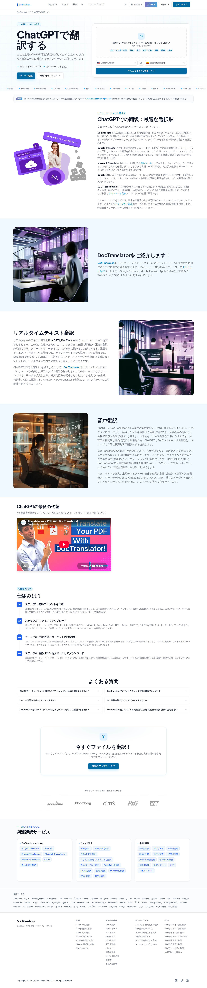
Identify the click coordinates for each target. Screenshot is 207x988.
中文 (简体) (161, 906)
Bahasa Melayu (99, 902)
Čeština (77, 898)
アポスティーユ (146, 870)
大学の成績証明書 (147, 859)
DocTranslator (105, 262)
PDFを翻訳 (85, 848)
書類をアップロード (102, 766)
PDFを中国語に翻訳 (173, 940)
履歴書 (109, 960)
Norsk (122, 902)
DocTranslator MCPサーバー (98, 98)
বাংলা (60, 898)
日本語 (35, 902)
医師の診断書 (111, 964)
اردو (141, 906)
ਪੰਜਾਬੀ (137, 902)
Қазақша (56, 902)
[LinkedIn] (176, 980)
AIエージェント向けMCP (146, 944)
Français (145, 898)
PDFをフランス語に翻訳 (175, 928)
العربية (26, 898)
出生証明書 (144, 848)
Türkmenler (102, 906)
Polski (144, 902)
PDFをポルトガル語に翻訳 (176, 936)
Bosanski (68, 898)
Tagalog (113, 906)
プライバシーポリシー (44, 926)
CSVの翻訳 (85, 876)
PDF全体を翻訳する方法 (145, 932)
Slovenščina (40, 906)
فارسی (129, 898)
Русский (17, 906)
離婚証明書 (144, 854)
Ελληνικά (104, 898)
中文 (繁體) (173, 906)
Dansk (85, 898)
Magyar (185, 898)
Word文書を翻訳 (102, 848)
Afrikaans (17, 898)
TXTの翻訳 (99, 876)
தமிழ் (76, 906)
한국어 (65, 902)
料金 (75, 4)
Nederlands (113, 902)
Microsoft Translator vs (55, 854)
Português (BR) (155, 902)
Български (51, 898)
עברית (162, 898)
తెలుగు (82, 906)
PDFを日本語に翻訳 (173, 944)
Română (183, 902)
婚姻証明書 (173, 848)
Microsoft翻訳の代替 (85, 944)
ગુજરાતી (154, 898)
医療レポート (159, 865)
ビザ (172, 865)
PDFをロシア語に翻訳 (174, 948)
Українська (132, 906)
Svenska (67, 906)
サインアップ (181, 4)
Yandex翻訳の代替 (84, 936)
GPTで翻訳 (28, 75)
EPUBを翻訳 (86, 870)
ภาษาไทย (91, 906)
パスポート (158, 848)
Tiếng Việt (149, 906)
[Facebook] (182, 980)
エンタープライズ (96, 4)
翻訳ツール (146, 163)
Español (114, 898)
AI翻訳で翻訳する (143, 936)
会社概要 (20, 926)
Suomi (136, 898)
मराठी (88, 902)
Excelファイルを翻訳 (90, 865)
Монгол (80, 902)
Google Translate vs (30, 848)
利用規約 (30, 926)
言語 (64, 4)
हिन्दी (168, 898)
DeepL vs (48, 848)
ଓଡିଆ (130, 902)
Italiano (27, 902)
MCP (152, 4)
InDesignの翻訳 (117, 870)
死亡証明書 (158, 854)
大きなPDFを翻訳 (88, 854)
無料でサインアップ (48, 75)
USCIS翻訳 (110, 924)
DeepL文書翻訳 (82, 932)
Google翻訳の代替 (84, 928)
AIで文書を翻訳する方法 (145, 940)
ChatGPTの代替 (83, 924)
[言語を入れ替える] (141, 63)
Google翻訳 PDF (29, 865)
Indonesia (17, 902)
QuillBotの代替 (82, 948)
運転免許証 (144, 865)
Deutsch (94, 898)
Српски (58, 906)
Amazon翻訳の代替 (84, 940)
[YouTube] (187, 980)
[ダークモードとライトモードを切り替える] (125, 4)
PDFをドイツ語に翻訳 (174, 932)
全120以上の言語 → (173, 952)
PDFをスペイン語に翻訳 (175, 924)
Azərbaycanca (38, 898)
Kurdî (73, 902)
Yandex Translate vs (31, 859)
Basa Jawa (45, 902)
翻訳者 (52, 4)
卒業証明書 (173, 854)
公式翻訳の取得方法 (144, 928)
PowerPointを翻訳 (111, 865)
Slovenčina (28, 906)
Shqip (50, 906)
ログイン (165, 4)
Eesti (122, 898)
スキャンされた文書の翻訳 (146, 924)
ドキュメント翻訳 (117, 193)
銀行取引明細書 (166, 859)
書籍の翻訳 (100, 870)
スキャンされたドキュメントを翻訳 (96, 859)
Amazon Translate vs (31, 854)
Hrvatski (176, 898)
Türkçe (122, 906)
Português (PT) (170, 902)
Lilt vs (47, 859)
